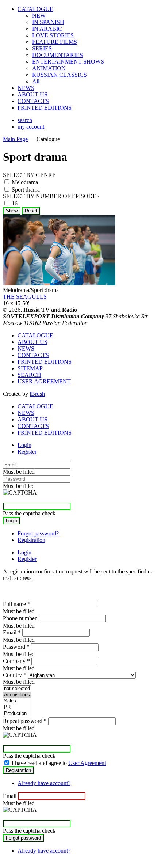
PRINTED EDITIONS (45, 108)
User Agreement (87, 763)
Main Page (15, 139)
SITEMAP (30, 368)
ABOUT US (32, 94)
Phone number (20, 618)
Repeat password (25, 721)
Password (16, 647)
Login (24, 445)
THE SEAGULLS (25, 296)
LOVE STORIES (53, 35)
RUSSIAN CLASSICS (59, 75)
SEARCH (29, 375)
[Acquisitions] (17, 695)
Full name (16, 604)
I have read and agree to (59, 763)
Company (16, 661)
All (35, 81)
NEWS (26, 88)
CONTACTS (33, 101)
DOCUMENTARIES (57, 55)
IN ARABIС (47, 29)
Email (12, 632)
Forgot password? (38, 533)
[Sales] (17, 701)
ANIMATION (49, 68)
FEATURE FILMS (54, 42)
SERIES (42, 48)
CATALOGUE (35, 9)
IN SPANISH (48, 22)
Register (27, 451)
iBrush (37, 394)
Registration (31, 540)
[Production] (17, 714)
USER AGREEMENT (44, 381)
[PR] (17, 707)
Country (14, 675)
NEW (39, 15)
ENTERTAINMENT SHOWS (68, 61)
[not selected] (17, 689)
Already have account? (44, 783)
